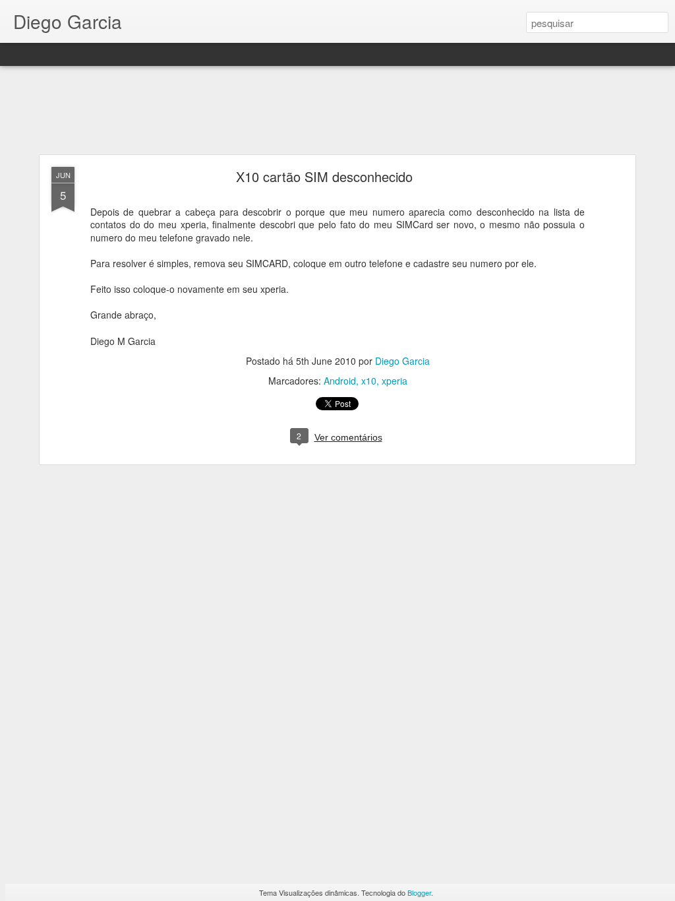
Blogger (419, 892)
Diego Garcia (402, 360)
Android (340, 380)
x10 (368, 380)
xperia (394, 380)
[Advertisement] (337, 110)
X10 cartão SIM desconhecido (324, 176)
